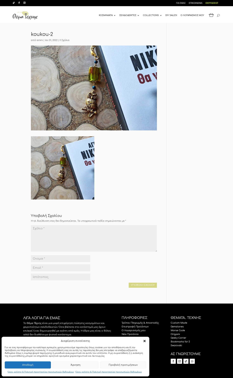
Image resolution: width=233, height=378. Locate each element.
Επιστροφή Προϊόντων (135, 327)
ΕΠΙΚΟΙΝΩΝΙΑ (195, 3)
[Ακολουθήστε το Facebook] (19, 3)
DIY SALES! (171, 15)
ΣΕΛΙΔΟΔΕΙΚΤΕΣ (127, 15)
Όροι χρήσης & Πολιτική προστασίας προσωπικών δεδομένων (41, 372)
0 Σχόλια (64, 40)
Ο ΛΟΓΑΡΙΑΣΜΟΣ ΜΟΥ (192, 15)
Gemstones (177, 327)
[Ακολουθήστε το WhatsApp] (192, 361)
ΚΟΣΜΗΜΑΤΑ (106, 15)
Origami (175, 334)
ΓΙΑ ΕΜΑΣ (181, 3)
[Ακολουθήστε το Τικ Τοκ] (14, 3)
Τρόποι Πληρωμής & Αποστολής (140, 323)
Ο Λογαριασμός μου (134, 330)
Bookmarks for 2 (180, 342)
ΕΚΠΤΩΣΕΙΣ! (212, 3)
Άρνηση (75, 365)
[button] (144, 341)
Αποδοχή (27, 365)
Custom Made (179, 323)
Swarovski (176, 345)
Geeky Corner (178, 338)
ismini (40, 40)
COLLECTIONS (151, 15)
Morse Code (178, 330)
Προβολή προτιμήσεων (123, 365)
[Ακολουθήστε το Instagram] (25, 3)
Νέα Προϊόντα (130, 334)
